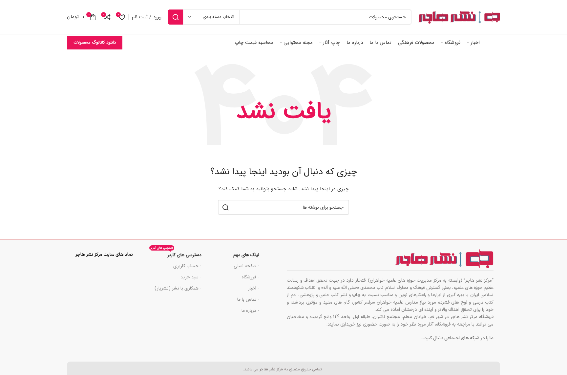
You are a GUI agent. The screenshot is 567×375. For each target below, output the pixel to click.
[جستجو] (175, 17)
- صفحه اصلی (246, 266)
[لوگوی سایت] (459, 17)
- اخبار (253, 288)
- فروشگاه (250, 277)
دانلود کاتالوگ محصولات (95, 42)
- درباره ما (250, 310)
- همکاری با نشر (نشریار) (178, 288)
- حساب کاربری (187, 266)
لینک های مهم (246, 254)
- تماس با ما (248, 299)
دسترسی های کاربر (176, 253)
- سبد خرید (190, 277)
